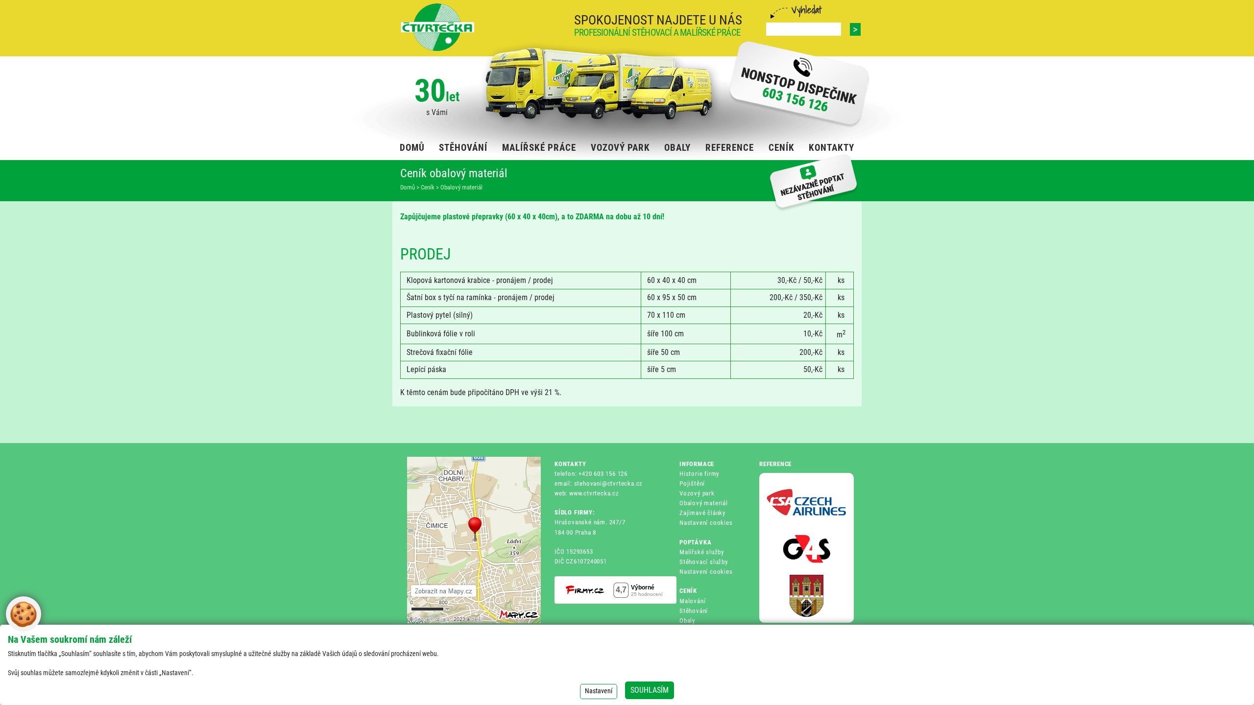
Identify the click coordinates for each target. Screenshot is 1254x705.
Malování (692, 601)
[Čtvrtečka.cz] (437, 27)
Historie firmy (699, 473)
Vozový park (697, 493)
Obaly (687, 620)
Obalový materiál (703, 503)
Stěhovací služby (703, 561)
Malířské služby (701, 552)
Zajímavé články (702, 513)
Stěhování (693, 610)
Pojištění (692, 483)
